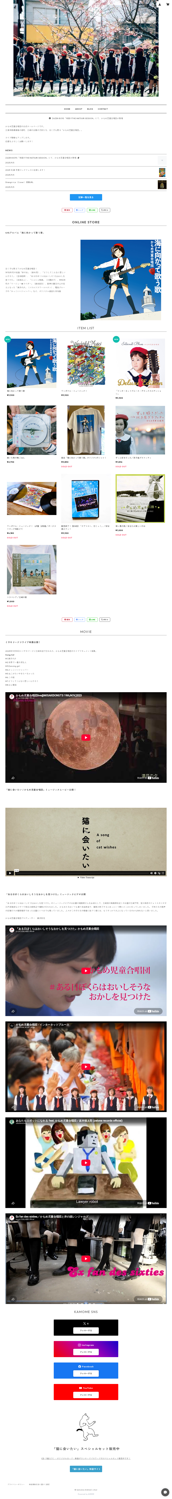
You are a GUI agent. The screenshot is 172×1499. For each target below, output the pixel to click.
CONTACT (103, 109)
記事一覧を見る (86, 197)
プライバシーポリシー (16, 1484)
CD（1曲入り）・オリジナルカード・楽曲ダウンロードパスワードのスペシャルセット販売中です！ (86, 1458)
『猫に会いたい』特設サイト (86, 1469)
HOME (67, 109)
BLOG (90, 109)
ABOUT (78, 109)
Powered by (83, 1494)
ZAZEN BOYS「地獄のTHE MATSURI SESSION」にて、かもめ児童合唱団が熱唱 (87, 118)
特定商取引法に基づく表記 (39, 1484)
